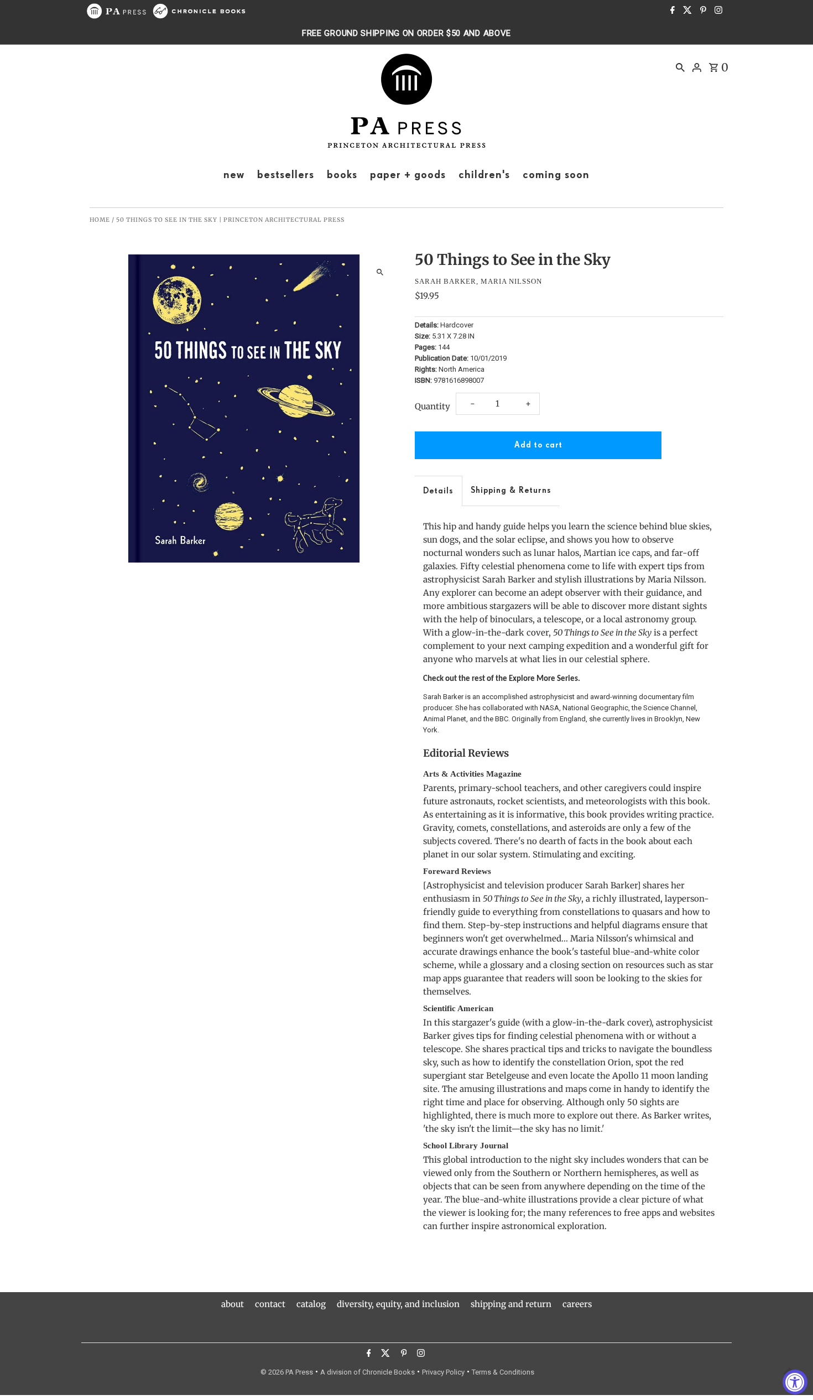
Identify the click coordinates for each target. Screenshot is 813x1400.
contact (270, 1304)
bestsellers (285, 174)
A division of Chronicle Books (367, 1372)
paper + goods (408, 174)
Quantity (432, 406)
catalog (311, 1304)
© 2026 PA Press (286, 1372)
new (233, 174)
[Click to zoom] (380, 272)
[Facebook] (671, 11)
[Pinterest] (701, 11)
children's (484, 174)
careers (577, 1304)
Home (100, 219)
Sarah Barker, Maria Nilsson (478, 281)
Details (438, 491)
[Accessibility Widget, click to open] (795, 1382)
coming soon (556, 174)
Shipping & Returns (511, 490)
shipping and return (511, 1304)
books (342, 174)
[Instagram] (717, 11)
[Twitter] (686, 11)
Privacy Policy (443, 1372)
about (232, 1304)
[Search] (680, 67)
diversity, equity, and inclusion (398, 1304)
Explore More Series (543, 679)
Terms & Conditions (503, 1372)
